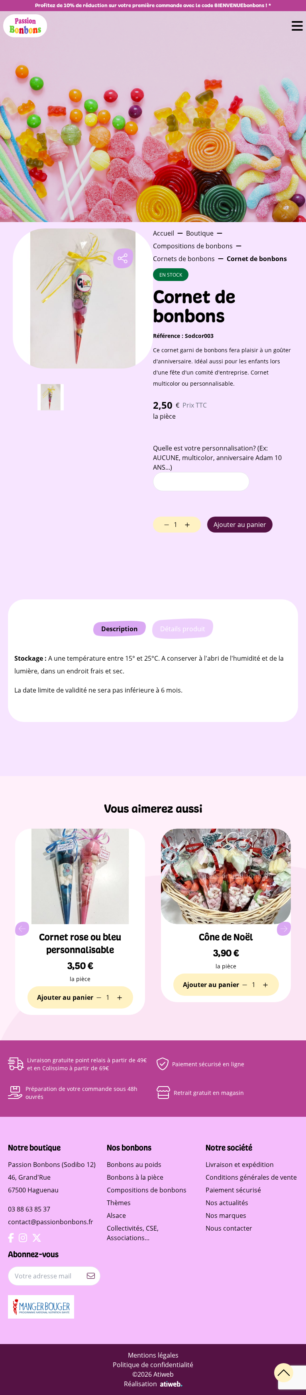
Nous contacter (229, 1228)
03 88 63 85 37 (29, 1209)
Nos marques (226, 1215)
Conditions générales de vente (251, 1177)
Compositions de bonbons (193, 246)
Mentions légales (153, 1355)
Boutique (200, 233)
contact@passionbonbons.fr (50, 1221)
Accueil (163, 233)
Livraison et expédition (240, 1164)
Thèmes (119, 1202)
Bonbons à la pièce (135, 1177)
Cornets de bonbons (184, 258)
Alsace (116, 1215)
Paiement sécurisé (233, 1190)
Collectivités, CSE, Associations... (133, 1233)
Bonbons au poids (134, 1164)
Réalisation (140, 1383)
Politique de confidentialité (153, 1364)
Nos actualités (227, 1202)
